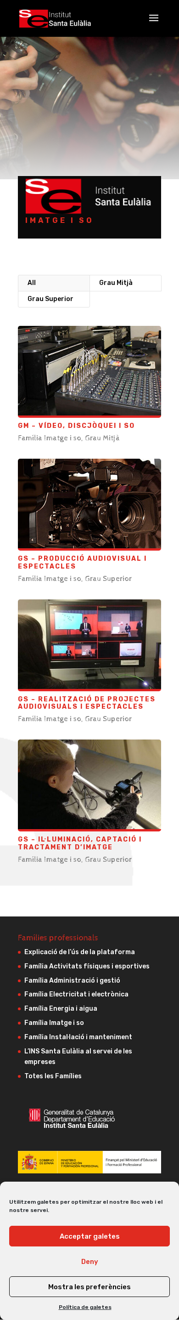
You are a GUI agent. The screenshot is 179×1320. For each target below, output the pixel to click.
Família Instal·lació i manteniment (78, 1037)
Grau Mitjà (116, 283)
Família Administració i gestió (72, 980)
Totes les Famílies (53, 1076)
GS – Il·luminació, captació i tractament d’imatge (80, 843)
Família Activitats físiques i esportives (87, 966)
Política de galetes (85, 1307)
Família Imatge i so (49, 438)
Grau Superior (50, 299)
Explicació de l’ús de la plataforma (79, 952)
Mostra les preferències (89, 1287)
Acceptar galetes (90, 1236)
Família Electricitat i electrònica (76, 994)
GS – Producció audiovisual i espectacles (82, 562)
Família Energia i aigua (60, 1009)
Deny (89, 1261)
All (32, 283)
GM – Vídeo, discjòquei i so (76, 426)
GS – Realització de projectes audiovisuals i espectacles (87, 703)
